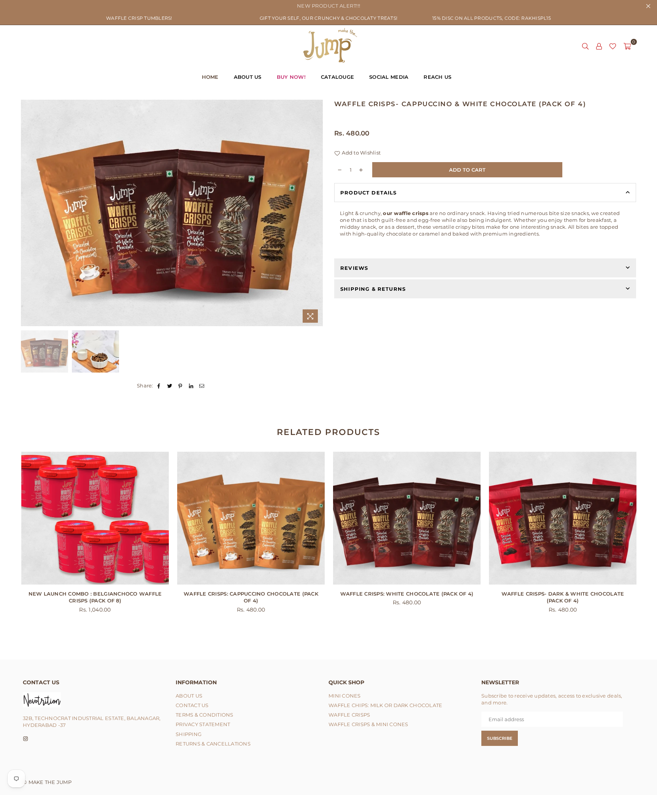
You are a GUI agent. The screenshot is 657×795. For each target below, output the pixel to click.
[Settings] (599, 45)
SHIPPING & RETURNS (373, 289)
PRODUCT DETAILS (368, 193)
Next (316, 213)
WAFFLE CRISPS (349, 715)
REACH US (437, 77)
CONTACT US (192, 705)
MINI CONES (344, 696)
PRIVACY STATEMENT (203, 724)
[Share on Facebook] (159, 385)
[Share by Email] (202, 385)
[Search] (585, 45)
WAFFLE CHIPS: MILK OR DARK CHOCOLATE (385, 705)
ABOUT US (248, 77)
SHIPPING (189, 734)
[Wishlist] (613, 45)
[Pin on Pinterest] (180, 385)
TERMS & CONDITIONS (204, 715)
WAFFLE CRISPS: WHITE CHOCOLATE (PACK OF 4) (407, 594)
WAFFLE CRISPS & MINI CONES (368, 724)
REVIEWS (354, 268)
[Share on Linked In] (191, 385)
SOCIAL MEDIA (388, 77)
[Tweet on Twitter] (170, 385)
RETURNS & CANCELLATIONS (213, 744)
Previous (27, 213)
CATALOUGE (337, 77)
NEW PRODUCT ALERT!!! (328, 6)
